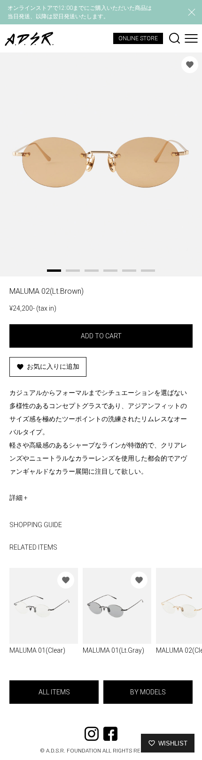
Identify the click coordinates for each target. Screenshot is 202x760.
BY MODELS (148, 692)
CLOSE (191, 12)
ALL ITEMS (54, 692)
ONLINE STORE (138, 38)
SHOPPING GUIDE (35, 525)
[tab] (54, 270)
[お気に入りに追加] (189, 64)
